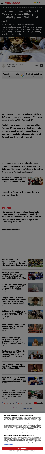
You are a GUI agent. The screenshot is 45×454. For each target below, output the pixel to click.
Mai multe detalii (11, 421)
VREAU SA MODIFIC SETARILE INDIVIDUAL (22, 451)
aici (22, 428)
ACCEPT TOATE (22, 448)
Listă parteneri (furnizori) (8, 444)
